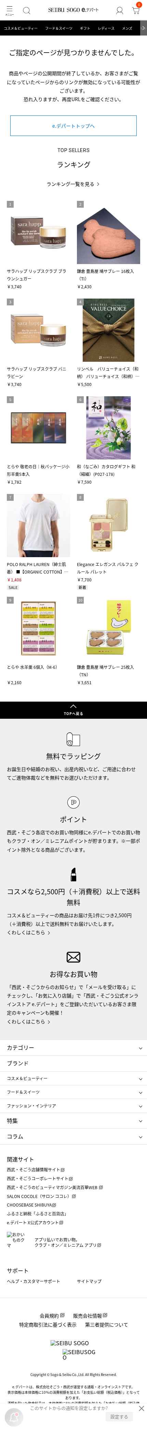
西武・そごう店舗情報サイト (33, 1169)
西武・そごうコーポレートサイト (37, 1178)
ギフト (85, 28)
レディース (106, 28)
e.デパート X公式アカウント (33, 1222)
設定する (119, 1416)
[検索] (26, 10)
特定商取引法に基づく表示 (48, 1324)
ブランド (18, 1063)
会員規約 (49, 1315)
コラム (15, 1136)
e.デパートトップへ (73, 125)
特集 (12, 1120)
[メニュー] (9, 10)
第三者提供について (106, 1324)
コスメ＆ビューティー (21, 28)
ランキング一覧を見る (70, 184)
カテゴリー (20, 1047)
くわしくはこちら (26, 932)
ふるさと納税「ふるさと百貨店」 (37, 1213)
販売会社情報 (87, 1315)
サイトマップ (89, 1281)
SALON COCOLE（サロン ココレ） (39, 1196)
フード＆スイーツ (58, 28)
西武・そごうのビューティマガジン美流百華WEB (52, 1187)
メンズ (127, 28)
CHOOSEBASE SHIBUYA (29, 1205)
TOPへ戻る (73, 713)
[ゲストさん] (120, 10)
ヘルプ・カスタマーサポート (33, 1281)
